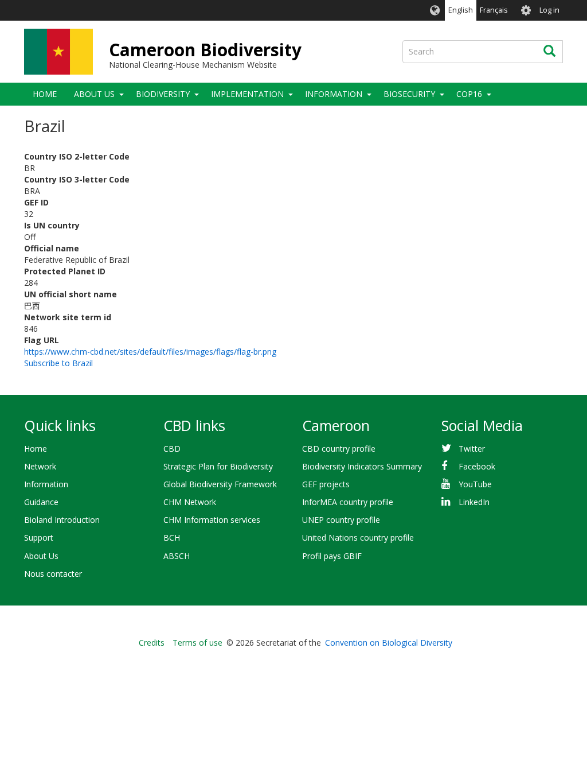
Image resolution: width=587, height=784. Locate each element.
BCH (171, 537)
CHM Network (189, 501)
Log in (549, 10)
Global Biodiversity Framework (220, 484)
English (460, 10)
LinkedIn (474, 501)
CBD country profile (338, 448)
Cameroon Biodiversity (205, 49)
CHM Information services (211, 519)
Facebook (477, 466)
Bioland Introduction (62, 519)
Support (38, 537)
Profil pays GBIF (332, 555)
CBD (172, 448)
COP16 (469, 93)
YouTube (475, 484)
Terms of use (197, 642)
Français (494, 10)
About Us (94, 93)
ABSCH (176, 555)
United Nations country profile (358, 537)
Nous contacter (53, 573)
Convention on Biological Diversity (388, 642)
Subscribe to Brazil (58, 363)
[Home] (58, 52)
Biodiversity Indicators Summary (362, 466)
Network (40, 466)
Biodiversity (163, 93)
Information (333, 93)
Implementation (247, 93)
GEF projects (326, 484)
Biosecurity (409, 93)
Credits (152, 642)
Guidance (41, 501)
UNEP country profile (341, 519)
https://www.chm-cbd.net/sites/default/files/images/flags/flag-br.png (150, 351)
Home (45, 93)
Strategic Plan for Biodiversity (218, 466)
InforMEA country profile (347, 501)
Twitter (472, 448)
